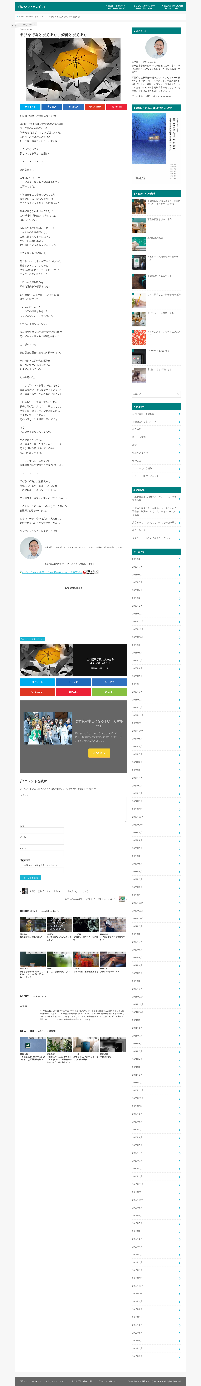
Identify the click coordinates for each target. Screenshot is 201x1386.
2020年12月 (138, 1090)
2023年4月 (137, 871)
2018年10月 (138, 1293)
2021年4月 (137, 1059)
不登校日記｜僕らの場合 (172, 7)
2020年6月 (137, 1137)
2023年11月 (137, 817)
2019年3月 (137, 1254)
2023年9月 (137, 832)
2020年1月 (137, 1176)
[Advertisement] (73, 610)
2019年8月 (137, 1215)
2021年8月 (137, 1028)
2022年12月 (138, 903)
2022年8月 (137, 934)
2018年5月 (137, 1333)
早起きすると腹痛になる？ (160, 369)
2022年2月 (137, 981)
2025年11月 (137, 629)
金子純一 (24, 1006)
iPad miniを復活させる (158, 350)
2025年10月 (138, 637)
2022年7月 (137, 942)
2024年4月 (137, 778)
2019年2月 (137, 1262)
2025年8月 (137, 653)
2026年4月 (137, 590)
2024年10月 (138, 731)
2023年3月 (137, 879)
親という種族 (139, 437)
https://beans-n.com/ (162, 96)
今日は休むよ (139, 530)
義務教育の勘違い (156, 238)
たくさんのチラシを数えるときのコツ (164, 333)
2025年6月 (137, 668)
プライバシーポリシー (107, 1381)
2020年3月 (137, 1161)
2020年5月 (137, 1145)
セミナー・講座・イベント (33, 639)
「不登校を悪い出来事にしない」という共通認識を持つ (154, 499)
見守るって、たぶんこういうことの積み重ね (154, 522)
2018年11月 (137, 1286)
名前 (22, 825)
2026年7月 (137, 567)
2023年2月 (137, 887)
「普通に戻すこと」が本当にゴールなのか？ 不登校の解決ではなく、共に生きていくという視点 (155, 511)
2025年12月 (138, 621)
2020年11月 (137, 1098)
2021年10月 (138, 1012)
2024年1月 (137, 801)
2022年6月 (137, 950)
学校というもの (140, 453)
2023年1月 (137, 895)
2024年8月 (137, 746)
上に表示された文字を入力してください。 (39, 865)
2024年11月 (137, 723)
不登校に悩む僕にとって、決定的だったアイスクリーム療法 (164, 202)
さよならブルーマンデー (144, 7)
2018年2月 (137, 1356)
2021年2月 (137, 1075)
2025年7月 (137, 660)
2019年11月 (137, 1192)
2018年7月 (137, 1317)
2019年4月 (137, 1247)
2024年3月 (137, 786)
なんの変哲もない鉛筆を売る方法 (164, 294)
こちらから (99, 752)
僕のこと (136, 460)
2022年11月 (137, 911)
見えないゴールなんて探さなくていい (151, 538)
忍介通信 (136, 429)
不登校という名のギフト (31, 6)
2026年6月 (137, 575)
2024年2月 (137, 793)
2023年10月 (138, 825)
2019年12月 (138, 1184)
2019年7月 (137, 1223)
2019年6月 (137, 1231)
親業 (134, 445)
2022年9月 (137, 926)
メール (23, 837)
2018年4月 (137, 1340)
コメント (24, 795)
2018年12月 (138, 1278)
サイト (23, 848)
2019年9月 (137, 1208)
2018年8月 (137, 1309)
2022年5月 (137, 957)
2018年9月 (137, 1301)
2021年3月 (137, 1067)
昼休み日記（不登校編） (144, 414)
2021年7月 (137, 1036)
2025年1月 (137, 707)
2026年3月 (137, 598)
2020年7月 (137, 1129)
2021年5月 (137, 1051)
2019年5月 (137, 1239)
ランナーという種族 (142, 468)
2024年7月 (137, 754)
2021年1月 (137, 1082)
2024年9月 (137, 739)
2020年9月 (137, 1114)
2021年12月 (138, 997)
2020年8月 (137, 1122)
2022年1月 (137, 989)
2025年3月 (137, 692)
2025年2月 (137, 700)
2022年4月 (137, 965)
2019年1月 (137, 1270)
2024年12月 (138, 715)
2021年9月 (137, 1020)
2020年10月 (138, 1106)
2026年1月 (137, 614)
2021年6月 (137, 1043)
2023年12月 (138, 809)
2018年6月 (137, 1325)
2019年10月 (138, 1200)
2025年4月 (137, 684)
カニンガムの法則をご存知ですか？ (162, 258)
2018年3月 (137, 1348)
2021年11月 (137, 1004)
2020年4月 (137, 1153)
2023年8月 (137, 840)
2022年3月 (137, 973)
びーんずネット (157, 81)
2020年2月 (137, 1168)
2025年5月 (137, 676)
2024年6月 (137, 762)
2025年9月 (137, 645)
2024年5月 (137, 770)
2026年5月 (137, 582)
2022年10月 (138, 918)
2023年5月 (137, 864)
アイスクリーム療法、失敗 (160, 313)
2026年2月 (137, 606)
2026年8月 (137, 559)
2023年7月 (137, 848)
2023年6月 (137, 856)
